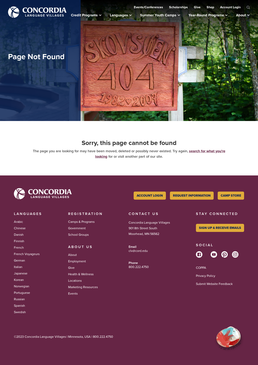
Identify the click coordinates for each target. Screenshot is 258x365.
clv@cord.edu (138, 251)
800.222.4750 (139, 267)
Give (197, 7)
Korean (19, 280)
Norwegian (21, 286)
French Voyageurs (27, 254)
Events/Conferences (148, 7)
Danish (19, 235)
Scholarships (178, 7)
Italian (18, 267)
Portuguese (22, 293)
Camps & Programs (81, 222)
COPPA (201, 268)
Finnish (19, 241)
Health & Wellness (81, 274)
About (72, 255)
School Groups (78, 235)
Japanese (20, 273)
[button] (88, 15)
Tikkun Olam (23, 342)
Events (73, 294)
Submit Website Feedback (214, 284)
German (19, 261)
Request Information (192, 195)
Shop (210, 7)
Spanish (19, 306)
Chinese (20, 228)
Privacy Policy (205, 276)
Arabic (18, 222)
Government (77, 228)
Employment (77, 261)
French (19, 248)
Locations (75, 281)
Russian (19, 299)
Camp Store (231, 195)
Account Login (230, 7)
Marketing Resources (83, 287)
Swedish (20, 312)
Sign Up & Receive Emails (220, 227)
